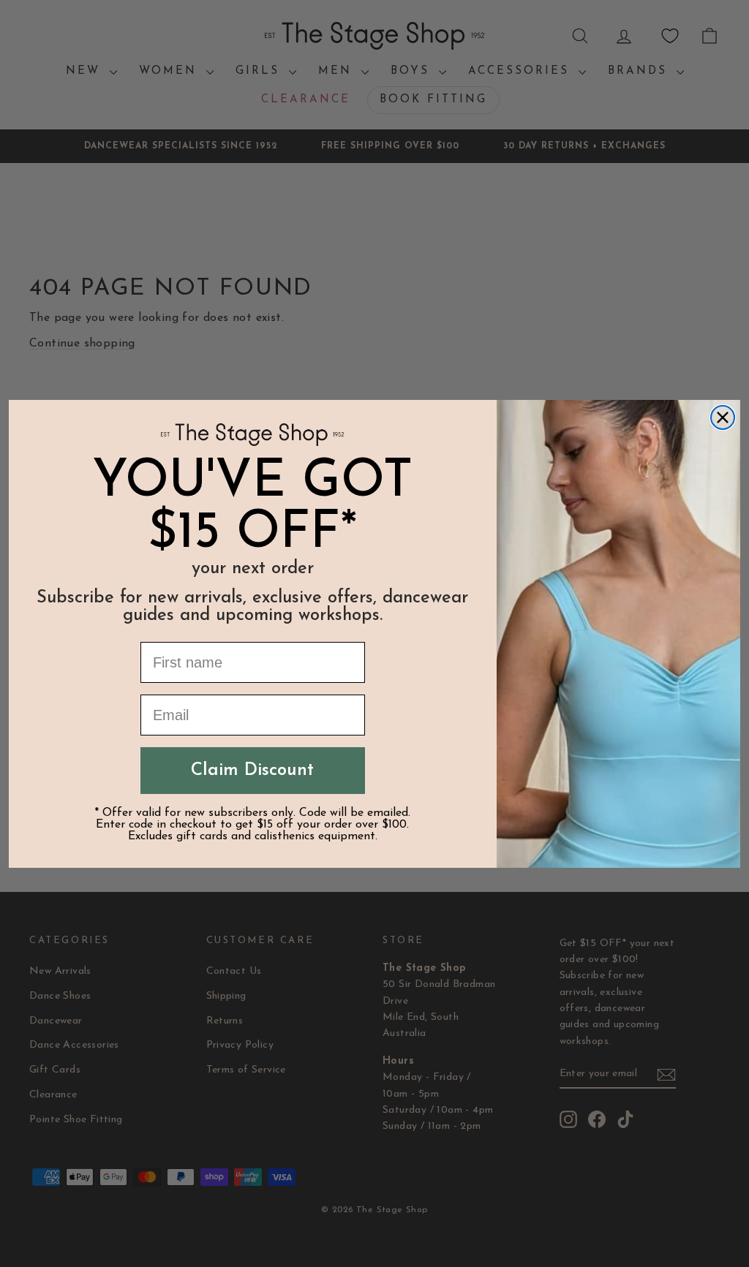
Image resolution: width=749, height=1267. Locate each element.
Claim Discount (252, 770)
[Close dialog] (722, 417)
